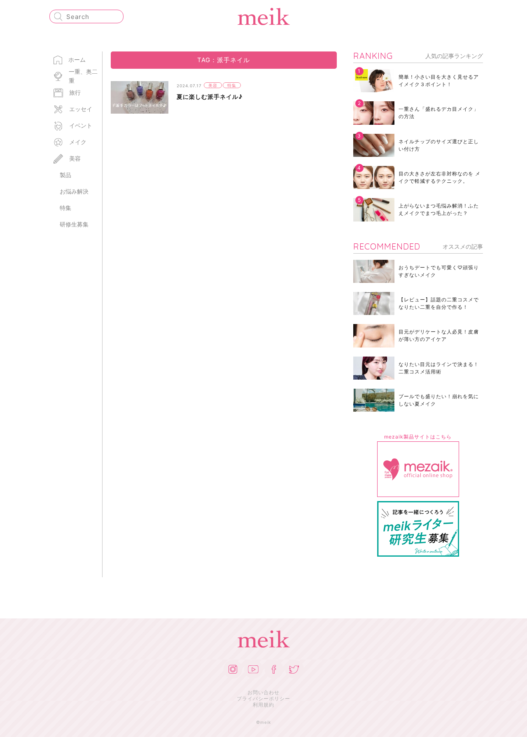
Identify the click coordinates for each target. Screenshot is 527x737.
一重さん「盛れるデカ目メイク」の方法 (439, 112)
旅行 (75, 92)
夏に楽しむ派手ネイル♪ (210, 96)
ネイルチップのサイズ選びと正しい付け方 (439, 145)
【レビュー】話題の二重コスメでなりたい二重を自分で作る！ (439, 303)
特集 (65, 207)
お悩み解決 (74, 191)
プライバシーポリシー (263, 698)
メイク (77, 141)
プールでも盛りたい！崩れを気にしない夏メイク (439, 400)
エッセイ (80, 108)
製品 (65, 174)
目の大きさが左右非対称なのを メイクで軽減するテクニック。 (439, 177)
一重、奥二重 (83, 76)
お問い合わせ (263, 692)
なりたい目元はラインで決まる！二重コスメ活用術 (439, 368)
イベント (80, 125)
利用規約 (263, 705)
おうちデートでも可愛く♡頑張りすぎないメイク (439, 271)
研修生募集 (74, 224)
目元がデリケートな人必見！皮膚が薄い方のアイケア (439, 335)
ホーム (77, 59)
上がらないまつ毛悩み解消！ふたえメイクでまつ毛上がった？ (439, 209)
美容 (75, 158)
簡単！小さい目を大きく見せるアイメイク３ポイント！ (439, 80)
